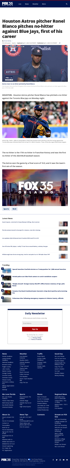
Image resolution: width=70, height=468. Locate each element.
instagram (60, 459)
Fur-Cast (57, 371)
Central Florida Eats (43, 410)
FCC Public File (6, 448)
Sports (14, 43)
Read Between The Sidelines (25, 397)
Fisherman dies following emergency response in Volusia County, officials (38, 298)
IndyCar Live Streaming (58, 430)
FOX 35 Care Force (60, 358)
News (4, 354)
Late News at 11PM (43, 405)
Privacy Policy (37, 338)
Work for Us (5, 427)
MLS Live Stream (60, 446)
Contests (41, 414)
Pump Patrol (41, 356)
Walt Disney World (7, 403)
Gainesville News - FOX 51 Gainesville (60, 397)
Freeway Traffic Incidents (41, 363)
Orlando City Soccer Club (25, 403)
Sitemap (4, 389)
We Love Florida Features (7, 397)
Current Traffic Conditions (41, 359)
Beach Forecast (24, 372)
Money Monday (59, 375)
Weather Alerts (24, 360)
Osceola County (7, 375)
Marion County (6, 371)
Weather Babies (59, 361)
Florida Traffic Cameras (41, 367)
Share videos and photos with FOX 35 (25, 424)
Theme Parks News (8, 400)
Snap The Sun (24, 382)
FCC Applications (7, 450)
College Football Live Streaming (61, 422)
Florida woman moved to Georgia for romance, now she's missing (21, 230)
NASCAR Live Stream (61, 427)
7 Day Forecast (24, 366)
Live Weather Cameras (23, 357)
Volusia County (6, 380)
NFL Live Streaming (60, 419)
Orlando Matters (42, 403)
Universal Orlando (7, 407)
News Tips (24, 414)
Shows (39, 394)
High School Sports (25, 406)
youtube (63, 459)
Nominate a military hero (8, 382)
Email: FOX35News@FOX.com (27, 420)
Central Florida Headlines (6, 359)
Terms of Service (36, 339)
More (44, 4)
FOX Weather (24, 376)
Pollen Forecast (24, 374)
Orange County (6, 373)
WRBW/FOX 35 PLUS (8, 444)
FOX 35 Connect (24, 427)
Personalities (6, 425)
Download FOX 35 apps (7, 436)
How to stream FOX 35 (8, 418)
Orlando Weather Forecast (25, 363)
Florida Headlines (7, 356)
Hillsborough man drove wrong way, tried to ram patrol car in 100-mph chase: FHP (26, 254)
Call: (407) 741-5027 (25, 417)
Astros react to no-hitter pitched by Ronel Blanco (18, 84)
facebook (53, 459)
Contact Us (5, 423)
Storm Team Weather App (26, 379)
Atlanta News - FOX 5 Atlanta (61, 405)
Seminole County (7, 377)
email (67, 459)
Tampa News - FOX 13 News (60, 401)
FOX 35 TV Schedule (43, 399)
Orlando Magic (24, 400)
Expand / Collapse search (67, 4)
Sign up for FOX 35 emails (7, 432)
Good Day (59, 354)
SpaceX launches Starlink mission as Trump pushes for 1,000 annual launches (39, 269)
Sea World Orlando (7, 405)
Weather (23, 354)
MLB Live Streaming (61, 425)
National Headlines (7, 362)
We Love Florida (59, 356)
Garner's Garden (59, 369)
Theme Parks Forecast (24, 369)
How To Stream (42, 397)
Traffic (40, 354)
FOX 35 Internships (7, 430)
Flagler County (6, 367)
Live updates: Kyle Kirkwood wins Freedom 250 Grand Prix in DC (20, 238)
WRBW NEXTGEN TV (8, 442)
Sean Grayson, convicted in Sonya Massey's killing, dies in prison (20, 222)
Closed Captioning (7, 446)
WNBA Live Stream (60, 444)
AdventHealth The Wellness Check (60, 363)
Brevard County (6, 364)
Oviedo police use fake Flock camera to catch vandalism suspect (34, 276)
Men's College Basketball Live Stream (59, 435)
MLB (14, 209)
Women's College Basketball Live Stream (60, 440)
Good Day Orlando (42, 401)
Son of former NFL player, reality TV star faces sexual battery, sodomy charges (25, 246)
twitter (56, 459)
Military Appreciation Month (8, 386)
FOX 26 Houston (6, 43)
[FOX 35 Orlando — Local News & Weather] (8, 4)
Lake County (6, 369)
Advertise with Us (7, 439)
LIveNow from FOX (43, 408)
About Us (6, 414)
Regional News (61, 394)
